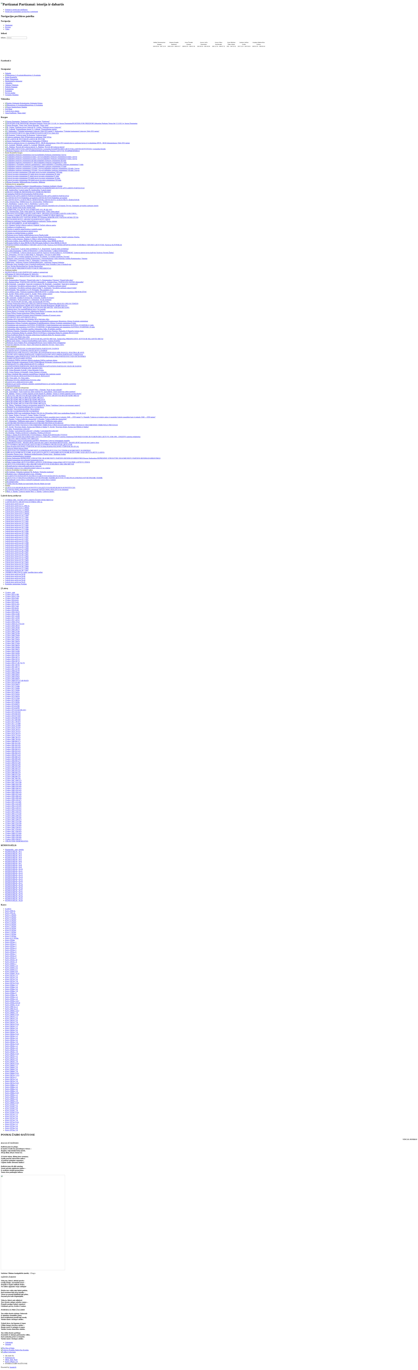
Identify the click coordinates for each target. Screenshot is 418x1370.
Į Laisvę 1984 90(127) (13, 761)
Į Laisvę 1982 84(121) (13, 749)
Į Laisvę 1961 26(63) (12, 641)
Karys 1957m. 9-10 (12, 983)
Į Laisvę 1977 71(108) (13, 724)
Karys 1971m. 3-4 (11, 1116)
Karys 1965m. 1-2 (11, 1056)
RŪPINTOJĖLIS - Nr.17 (14, 883)
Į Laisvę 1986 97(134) (13, 774)
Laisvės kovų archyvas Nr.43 (15, 578)
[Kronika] (15, 1350)
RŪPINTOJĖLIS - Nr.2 (13, 853)
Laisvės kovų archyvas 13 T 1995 (17, 521)
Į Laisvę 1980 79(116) (12, 739)
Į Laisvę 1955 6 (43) (12, 604)
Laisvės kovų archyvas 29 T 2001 (17, 553)
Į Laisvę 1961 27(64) (12, 643)
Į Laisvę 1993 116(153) (13, 812)
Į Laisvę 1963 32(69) (12, 653)
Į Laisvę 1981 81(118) (12, 743)
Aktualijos (8, 83)
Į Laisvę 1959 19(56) (12, 628)
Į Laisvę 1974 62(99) (12, 708)
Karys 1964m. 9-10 (12, 1054)
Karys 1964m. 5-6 (11, 1050)
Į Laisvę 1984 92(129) (13, 765)
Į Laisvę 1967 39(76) (12, 665)
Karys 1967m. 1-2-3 (12, 1075)
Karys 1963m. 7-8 (11, 1042)
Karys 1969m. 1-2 (11, 1095)
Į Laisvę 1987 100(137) (13, 780)
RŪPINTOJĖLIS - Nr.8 (13, 865)
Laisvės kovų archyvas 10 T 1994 (17, 515)
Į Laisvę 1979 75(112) (12, 731)
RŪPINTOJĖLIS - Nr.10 (14, 869)
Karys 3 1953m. (10, 936)
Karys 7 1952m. (10, 926)
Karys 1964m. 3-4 (11, 1048)
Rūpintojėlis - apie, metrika (14, 849)
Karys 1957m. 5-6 (11, 979)
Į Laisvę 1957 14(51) (12, 620)
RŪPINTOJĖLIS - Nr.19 (14, 887)
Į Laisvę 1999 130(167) (13, 839)
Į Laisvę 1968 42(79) (12, 671)
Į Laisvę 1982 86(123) (13, 753)
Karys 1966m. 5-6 (11, 1069)
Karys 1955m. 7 (10, 954)
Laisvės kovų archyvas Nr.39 (15, 574)
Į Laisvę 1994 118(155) (13, 816)
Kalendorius (9, 89)
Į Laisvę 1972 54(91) (12, 692)
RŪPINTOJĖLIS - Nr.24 (14, 896)
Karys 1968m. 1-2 (11, 1085)
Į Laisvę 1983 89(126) (13, 759)
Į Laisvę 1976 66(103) (13, 714)
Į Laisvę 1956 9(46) (12, 610)
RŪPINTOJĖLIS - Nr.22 (14, 893)
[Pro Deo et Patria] (7, 1348)
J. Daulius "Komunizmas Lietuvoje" (17, 429)
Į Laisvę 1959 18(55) (12, 626)
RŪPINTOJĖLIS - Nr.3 (13, 855)
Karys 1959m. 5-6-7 (12, 1001)
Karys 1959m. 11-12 (12, 1005)
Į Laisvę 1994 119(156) (13, 818)
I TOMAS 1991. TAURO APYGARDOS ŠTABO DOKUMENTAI (29, 500)
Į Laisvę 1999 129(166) (13, 837)
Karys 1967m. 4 (10, 1077)
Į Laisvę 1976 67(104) (13, 716)
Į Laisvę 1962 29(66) (12, 647)
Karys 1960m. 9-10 (12, 1015)
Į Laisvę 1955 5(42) (12, 602)
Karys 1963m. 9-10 (12, 1044)
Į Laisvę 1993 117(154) (13, 814)
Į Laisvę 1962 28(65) (12, 645)
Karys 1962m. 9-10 (12, 1034)
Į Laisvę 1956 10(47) (12, 612)
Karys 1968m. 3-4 (11, 1087)
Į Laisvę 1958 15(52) (12, 622)
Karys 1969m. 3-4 (11, 1097)
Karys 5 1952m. (10, 922)
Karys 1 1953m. (10, 932)
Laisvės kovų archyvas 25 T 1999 (17, 545)
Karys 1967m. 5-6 (11, 1079)
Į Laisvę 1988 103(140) (13, 786)
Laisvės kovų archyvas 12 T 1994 (17, 519)
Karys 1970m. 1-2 (11, 1105)
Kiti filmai (8, 109)
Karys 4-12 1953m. (12, 938)
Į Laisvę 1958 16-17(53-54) (14, 624)
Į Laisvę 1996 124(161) (13, 827)
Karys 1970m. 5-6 (11, 1108)
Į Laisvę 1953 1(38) (12, 594)
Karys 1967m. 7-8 (11, 1081)
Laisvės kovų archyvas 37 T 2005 (17, 568)
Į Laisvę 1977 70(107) (13, 722)
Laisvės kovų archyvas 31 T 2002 (17, 557)
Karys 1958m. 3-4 (11, 987)
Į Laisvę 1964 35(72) (12, 659)
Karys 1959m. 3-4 (11, 999)
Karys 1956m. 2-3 (11, 966)
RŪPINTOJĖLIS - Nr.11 (14, 871)
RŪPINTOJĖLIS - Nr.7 (13, 863)
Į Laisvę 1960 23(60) (12, 635)
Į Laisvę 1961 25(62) (12, 639)
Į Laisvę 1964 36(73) (12, 661)
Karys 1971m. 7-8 (11, 1120)
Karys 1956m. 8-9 (11, 971)
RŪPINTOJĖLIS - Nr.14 (14, 877)
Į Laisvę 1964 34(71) (12, 657)
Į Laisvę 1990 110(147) (13, 800)
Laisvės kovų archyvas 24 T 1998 (17, 543)
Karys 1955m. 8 (10, 956)
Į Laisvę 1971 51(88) (12, 686)
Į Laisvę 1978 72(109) (13, 725)
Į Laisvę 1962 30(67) (12, 649)
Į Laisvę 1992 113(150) (13, 806)
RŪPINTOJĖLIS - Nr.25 (14, 898)
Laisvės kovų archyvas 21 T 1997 (17, 537)
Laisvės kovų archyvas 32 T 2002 (17, 559)
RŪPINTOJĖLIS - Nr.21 (14, 891)
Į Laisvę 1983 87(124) (13, 755)
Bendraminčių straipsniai (13, 81)
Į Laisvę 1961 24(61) (12, 637)
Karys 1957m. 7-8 (11, 981)
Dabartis (8, 73)
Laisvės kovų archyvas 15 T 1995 (17, 525)
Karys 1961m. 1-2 (11, 1016)
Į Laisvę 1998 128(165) (13, 835)
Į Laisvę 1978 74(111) (12, 729)
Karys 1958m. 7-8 (11, 991)
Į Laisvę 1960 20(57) (12, 630)
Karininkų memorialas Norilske (16, 584)
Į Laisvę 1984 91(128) (13, 763)
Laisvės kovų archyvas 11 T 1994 (16, 517)
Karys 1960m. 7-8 (11, 1013)
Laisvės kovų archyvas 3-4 (14, 504)
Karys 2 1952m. (10, 917)
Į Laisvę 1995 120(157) (13, 819)
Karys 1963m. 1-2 (11, 1036)
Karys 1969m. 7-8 (11, 1101)
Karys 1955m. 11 (11, 962)
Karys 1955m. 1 (10, 942)
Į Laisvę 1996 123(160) (13, 825)
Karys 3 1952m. (10, 919)
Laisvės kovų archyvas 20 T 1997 (17, 535)
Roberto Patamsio (11, 87)
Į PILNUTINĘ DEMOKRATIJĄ (16, 841)
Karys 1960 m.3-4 (11, 1009)
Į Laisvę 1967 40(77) (12, 667)
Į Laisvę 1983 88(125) (13, 757)
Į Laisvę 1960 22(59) (12, 633)
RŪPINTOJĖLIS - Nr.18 (14, 885)
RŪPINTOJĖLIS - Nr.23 (14, 895)
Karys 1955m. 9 (10, 958)
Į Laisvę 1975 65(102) (13, 712)
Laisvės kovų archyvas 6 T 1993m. (17, 508)
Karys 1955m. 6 (10, 952)
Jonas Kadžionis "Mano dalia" (15, 113)
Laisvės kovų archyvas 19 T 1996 (17, 533)
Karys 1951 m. (10, 913)
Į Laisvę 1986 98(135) (13, 776)
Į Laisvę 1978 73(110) (12, 727)
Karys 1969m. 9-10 (12, 1103)
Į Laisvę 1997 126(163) (13, 831)
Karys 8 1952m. (10, 928)
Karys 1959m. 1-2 (11, 997)
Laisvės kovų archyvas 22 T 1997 (17, 539)
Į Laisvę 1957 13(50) (12, 618)
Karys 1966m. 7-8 (11, 1071)
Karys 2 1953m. (10, 934)
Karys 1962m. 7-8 (11, 1032)
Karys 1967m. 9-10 (12, 1083)
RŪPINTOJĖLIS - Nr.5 (13, 859)
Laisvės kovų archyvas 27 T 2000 (17, 549)
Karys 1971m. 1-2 (11, 1114)
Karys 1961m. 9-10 (12, 1024)
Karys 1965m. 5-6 (11, 1060)
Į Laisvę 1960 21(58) (12, 632)
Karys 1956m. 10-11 (12, 973)
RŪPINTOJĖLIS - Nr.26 (14, 900)
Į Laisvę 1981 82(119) (12, 745)
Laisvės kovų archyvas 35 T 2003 (17, 564)
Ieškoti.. (3, 38)
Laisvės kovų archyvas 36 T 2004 (17, 566)
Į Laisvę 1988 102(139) (13, 784)
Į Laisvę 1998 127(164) (13, 833)
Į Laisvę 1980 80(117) (12, 741)
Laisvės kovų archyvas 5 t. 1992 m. (17, 506)
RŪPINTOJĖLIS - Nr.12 (14, 873)
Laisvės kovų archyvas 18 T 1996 (17, 531)
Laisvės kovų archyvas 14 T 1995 (17, 523)
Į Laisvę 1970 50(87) (12, 684)
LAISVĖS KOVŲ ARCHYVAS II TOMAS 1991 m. (23, 502)
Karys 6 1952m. (10, 924)
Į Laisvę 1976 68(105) (13, 718)
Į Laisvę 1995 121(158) (13, 821)
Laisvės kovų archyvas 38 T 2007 (17, 570)
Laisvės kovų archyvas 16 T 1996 (17, 527)
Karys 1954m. (10, 940)
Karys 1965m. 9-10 (12, 1063)
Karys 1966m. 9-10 (12, 1073)
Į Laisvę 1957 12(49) (12, 616)
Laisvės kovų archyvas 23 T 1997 (17, 541)
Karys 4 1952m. (10, 921)
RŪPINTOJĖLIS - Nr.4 (13, 857)
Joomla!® (13, 1367)
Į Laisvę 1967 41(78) (12, 669)
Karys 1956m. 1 (10, 964)
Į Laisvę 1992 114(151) (13, 808)
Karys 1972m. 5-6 (11, 1128)
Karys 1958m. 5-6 (11, 989)
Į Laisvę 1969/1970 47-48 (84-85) (17, 680)
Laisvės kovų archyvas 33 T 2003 (17, 560)
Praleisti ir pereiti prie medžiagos (16, 10)
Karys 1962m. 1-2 (11, 1026)
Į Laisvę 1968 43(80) (12, 673)
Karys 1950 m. (10, 911)
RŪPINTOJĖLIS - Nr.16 (14, 881)
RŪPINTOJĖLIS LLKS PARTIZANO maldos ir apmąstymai (26, 272)
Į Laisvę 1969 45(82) (12, 677)
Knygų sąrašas (10, 93)
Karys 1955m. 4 (10, 948)
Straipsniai (8, 25)
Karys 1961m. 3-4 (11, 1018)
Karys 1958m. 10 (11, 995)
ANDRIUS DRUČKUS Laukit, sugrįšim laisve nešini (24, 572)
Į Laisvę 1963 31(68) (12, 651)
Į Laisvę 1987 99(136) (13, 778)
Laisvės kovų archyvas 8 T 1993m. (17, 512)
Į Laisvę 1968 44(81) (12, 675)
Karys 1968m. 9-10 (12, 1093)
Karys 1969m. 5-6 (11, 1099)
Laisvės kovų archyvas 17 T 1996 (17, 529)
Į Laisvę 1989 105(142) (13, 790)
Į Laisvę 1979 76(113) (12, 733)
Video (7, 29)
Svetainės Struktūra (12, 95)
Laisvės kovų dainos (12, 111)
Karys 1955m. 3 (10, 946)
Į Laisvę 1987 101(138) (13, 782)
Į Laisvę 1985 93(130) (13, 767)
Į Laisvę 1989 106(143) (13, 792)
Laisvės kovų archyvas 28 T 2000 (17, 551)
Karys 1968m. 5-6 (11, 1089)
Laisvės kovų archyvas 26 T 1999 (17, 547)
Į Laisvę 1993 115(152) (13, 810)
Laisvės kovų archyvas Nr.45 (15, 582)
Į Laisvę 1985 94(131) (13, 769)
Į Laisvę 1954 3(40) (12, 598)
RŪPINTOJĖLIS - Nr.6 (13, 861)
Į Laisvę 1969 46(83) (12, 679)
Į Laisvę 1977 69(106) (13, 720)
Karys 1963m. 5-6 (11, 1040)
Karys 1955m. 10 (11, 960)
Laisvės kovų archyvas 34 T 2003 (17, 562)
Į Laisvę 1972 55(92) (12, 694)
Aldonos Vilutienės (11, 85)
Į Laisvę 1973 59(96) (12, 702)
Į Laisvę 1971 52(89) (12, 688)
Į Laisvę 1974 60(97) (12, 704)
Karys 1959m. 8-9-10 (12, 1003)
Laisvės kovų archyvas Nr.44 (15, 580)
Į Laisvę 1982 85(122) (13, 751)
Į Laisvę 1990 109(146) (13, 798)
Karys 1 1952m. (10, 915)
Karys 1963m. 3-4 (11, 1038)
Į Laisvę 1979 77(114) (12, 735)
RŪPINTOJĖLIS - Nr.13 (14, 875)
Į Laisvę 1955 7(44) (12, 606)
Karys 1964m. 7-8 (11, 1052)
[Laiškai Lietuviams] (8, 1352)
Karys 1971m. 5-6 (11, 1118)
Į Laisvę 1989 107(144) (13, 794)
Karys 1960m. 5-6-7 (12, 1011)
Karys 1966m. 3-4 (11, 1067)
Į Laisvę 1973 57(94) (12, 698)
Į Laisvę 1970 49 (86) (12, 682)
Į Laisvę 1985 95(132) (13, 771)
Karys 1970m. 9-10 (12, 1112)
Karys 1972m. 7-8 (11, 1130)
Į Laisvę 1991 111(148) (13, 802)
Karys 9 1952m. (10, 930)
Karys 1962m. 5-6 (11, 1030)
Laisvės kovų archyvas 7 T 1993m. (17, 510)
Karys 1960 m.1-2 (11, 1007)
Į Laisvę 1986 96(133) (13, 772)
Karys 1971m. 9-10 (12, 1122)
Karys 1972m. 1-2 (11, 1124)
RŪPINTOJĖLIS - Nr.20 (14, 889)
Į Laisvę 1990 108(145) (13, 796)
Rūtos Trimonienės (11, 79)
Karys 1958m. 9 (10, 993)
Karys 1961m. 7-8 (11, 1022)
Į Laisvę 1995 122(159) (13, 823)
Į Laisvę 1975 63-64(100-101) (15, 710)
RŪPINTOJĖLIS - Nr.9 (13, 867)
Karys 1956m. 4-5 (11, 968)
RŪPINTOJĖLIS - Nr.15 (14, 879)
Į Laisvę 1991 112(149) (13, 804)
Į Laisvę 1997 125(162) (13, 829)
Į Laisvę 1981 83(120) (13, 747)
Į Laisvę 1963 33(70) (12, 655)
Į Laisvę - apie (10, 592)
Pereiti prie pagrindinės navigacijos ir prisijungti (21, 12)
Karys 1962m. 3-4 (11, 1028)
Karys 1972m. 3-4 (11, 1126)
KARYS (8, 909)
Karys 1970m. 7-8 (11, 1110)
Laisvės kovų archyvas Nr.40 (15, 576)
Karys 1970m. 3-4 (11, 1107)
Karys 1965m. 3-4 (11, 1058)
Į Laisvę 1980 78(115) (12, 737)
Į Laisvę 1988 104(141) (13, 788)
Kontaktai (8, 91)
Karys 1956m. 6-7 (11, 969)
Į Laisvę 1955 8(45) (12, 608)
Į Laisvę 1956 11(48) (12, 614)
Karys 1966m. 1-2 (11, 1065)
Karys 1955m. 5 (10, 950)
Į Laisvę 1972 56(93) (12, 696)
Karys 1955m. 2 (10, 944)
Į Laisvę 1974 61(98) (12, 706)
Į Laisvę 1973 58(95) (12, 700)
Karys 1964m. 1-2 (11, 1046)
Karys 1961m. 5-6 (11, 1020)
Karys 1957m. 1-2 (11, 975)
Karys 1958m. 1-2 (11, 985)
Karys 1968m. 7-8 (11, 1091)
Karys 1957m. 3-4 (11, 977)
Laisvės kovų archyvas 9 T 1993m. (17, 513)
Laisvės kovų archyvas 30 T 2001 (17, 555)
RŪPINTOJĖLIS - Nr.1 (13, 851)
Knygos (8, 27)
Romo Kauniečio (11, 77)
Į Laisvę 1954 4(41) (12, 600)
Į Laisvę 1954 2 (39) (12, 596)
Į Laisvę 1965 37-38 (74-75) (15, 663)
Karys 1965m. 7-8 (11, 1061)
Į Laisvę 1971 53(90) (12, 690)
